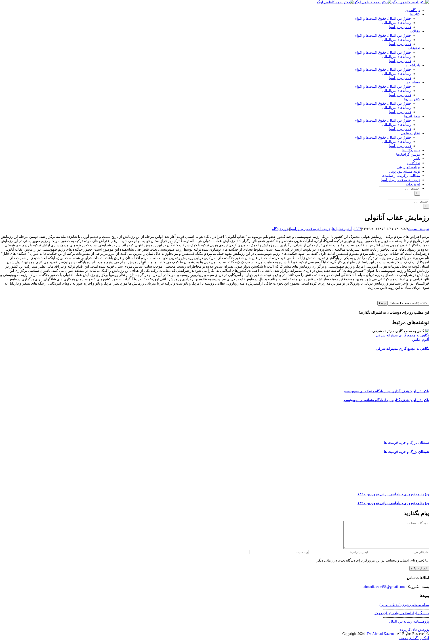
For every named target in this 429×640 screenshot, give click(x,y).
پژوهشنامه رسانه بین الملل (409, 621)
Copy (382, 303)
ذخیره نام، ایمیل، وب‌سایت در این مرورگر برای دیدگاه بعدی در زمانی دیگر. (370, 560)
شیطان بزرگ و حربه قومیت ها (406, 442)
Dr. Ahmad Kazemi (381, 634)
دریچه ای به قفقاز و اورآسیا (310, 229)
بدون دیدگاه (280, 229)
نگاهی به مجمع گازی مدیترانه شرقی (402, 335)
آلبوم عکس (420, 339)
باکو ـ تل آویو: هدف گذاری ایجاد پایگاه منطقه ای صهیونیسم (386, 391)
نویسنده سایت (418, 229)
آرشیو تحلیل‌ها (342, 229)
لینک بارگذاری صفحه (414, 638)
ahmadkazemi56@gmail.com (384, 587)
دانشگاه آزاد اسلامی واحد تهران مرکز (401, 613)
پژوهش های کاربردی (413, 630)
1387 (357, 229)
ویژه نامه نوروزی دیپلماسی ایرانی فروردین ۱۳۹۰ (393, 494)
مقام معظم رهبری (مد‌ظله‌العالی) (404, 605)
